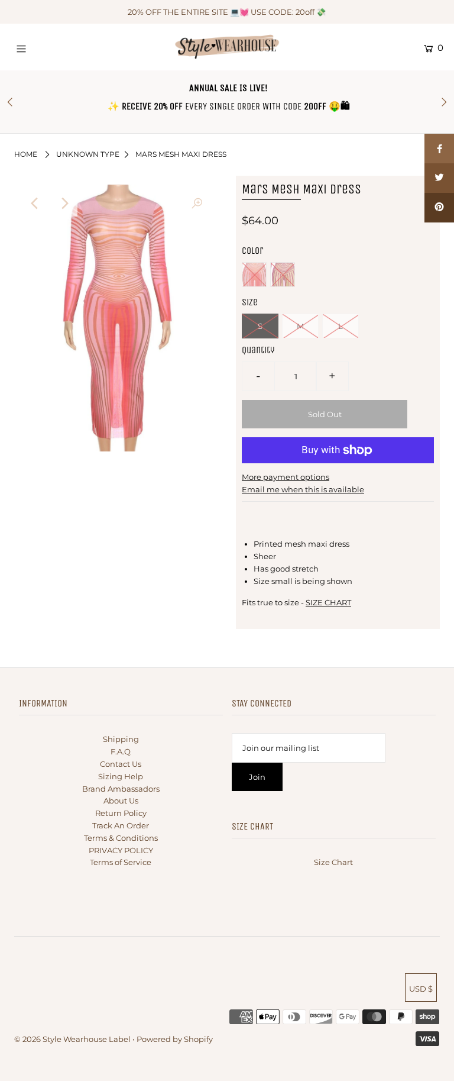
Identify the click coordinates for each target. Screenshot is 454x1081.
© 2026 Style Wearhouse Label (72, 1039)
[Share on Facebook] (439, 148)
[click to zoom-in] (197, 204)
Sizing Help (120, 776)
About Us (120, 800)
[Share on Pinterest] (439, 207)
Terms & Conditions (121, 838)
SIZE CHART (328, 602)
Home (25, 154)
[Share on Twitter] (439, 178)
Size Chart (333, 862)
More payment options (285, 477)
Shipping (121, 739)
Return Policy (121, 813)
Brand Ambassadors (121, 788)
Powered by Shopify (175, 1039)
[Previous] (35, 204)
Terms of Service (120, 862)
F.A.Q (121, 751)
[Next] (64, 204)
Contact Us (120, 764)
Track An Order (120, 825)
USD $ (421, 988)
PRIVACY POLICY (121, 850)
